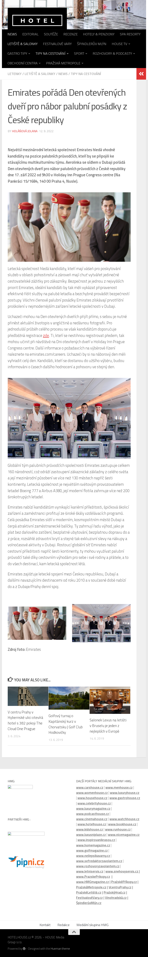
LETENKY (15, 73)
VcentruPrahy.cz (120, 887)
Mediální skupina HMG (92, 924)
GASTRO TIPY (17, 53)
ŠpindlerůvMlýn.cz (88, 902)
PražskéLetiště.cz (88, 892)
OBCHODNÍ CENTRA (23, 63)
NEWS (12, 34)
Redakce (63, 924)
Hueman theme (60, 948)
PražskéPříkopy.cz (124, 881)
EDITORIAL (30, 34)
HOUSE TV (119, 43)
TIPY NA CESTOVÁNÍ (51, 53)
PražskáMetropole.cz (91, 887)
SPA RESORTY (130, 34)
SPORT (79, 53)
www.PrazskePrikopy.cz (93, 876)
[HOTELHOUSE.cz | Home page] (37, 24)
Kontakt (45, 924)
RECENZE (70, 34)
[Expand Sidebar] (141, 74)
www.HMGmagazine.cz (92, 881)
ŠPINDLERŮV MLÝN (91, 43)
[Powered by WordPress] (24, 948)
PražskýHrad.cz (114, 892)
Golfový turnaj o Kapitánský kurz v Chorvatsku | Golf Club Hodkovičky (66, 724)
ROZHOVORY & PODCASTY (112, 53)
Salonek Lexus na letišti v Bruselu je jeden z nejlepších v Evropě (108, 725)
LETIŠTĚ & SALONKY (23, 43)
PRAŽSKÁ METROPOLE (63, 63)
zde (46, 335)
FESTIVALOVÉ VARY (57, 43)
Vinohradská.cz (116, 897)
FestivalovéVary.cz (89, 897)
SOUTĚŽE (51, 34)
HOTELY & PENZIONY (98, 34)
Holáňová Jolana (24, 131)
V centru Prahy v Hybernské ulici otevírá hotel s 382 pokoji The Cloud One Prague (25, 720)
